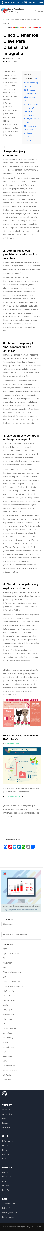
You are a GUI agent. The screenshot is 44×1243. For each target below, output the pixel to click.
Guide (5, 1005)
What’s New (7, 1114)
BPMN (5, 967)
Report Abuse (8, 1217)
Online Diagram (9, 1028)
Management (8, 1014)
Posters (6, 1042)
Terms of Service (9, 1203)
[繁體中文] (40, 28)
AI (4, 958)
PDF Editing (8, 1037)
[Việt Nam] (35, 28)
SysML (5, 1051)
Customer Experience (12, 981)
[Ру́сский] (33, 28)
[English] (11, 28)
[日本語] (25, 28)
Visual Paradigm (10, 1070)
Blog (4, 1181)
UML (5, 1061)
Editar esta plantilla (12, 743)
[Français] (18, 28)
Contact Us (7, 1127)
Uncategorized (9, 1065)
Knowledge (7, 1177)
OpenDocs (7, 1033)
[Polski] (28, 28)
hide (35, 78)
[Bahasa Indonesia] (23, 28)
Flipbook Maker (9, 995)
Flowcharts (6, 1154)
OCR (5, 1023)
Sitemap (5, 1185)
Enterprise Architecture (13, 986)
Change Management (12, 972)
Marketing (7, 1019)
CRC (4, 977)
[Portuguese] (30, 28)
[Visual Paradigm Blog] (12, 11)
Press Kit (6, 1118)
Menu (40, 11)
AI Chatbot (7, 963)
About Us (6, 1109)
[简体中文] (37, 28)
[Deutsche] (9, 28)
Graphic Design (13, 61)
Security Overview (9, 1212)
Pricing (5, 1172)
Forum (5, 1123)
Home (5, 20)
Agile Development (11, 953)
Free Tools (6, 1190)
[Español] (14, 28)
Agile (5, 949)
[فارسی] (16, 28)
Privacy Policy (8, 1208)
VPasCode (7, 1079)
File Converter (9, 991)
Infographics (8, 1009)
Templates (7, 1056)
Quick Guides (8, 1047)
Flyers (4, 1150)
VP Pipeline (7, 1075)
